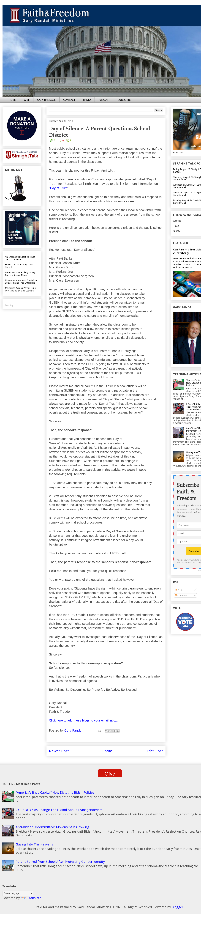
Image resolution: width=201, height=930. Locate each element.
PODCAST (104, 100)
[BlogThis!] (109, 730)
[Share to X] (112, 730)
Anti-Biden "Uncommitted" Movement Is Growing (52, 827)
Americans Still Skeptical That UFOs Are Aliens (20, 258)
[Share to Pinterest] (118, 730)
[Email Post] (99, 730)
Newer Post (59, 750)
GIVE (27, 100)
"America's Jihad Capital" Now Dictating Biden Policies (55, 792)
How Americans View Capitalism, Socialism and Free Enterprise (21, 281)
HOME (12, 100)
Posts (180, 590)
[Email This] (106, 730)
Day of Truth (58, 188)
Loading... (10, 305)
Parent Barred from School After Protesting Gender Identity (60, 861)
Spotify (176, 230)
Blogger (177, 907)
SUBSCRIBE (124, 100)
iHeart (176, 225)
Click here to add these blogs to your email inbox (83, 720)
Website (177, 220)
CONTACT (69, 100)
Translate (34, 898)
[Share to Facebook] (115, 730)
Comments (183, 595)
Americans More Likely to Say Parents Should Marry (20, 274)
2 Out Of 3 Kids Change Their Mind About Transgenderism (59, 810)
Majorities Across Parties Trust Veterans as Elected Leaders (20, 289)
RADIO (87, 100)
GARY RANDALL (46, 100)
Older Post (154, 750)
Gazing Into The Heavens (34, 844)
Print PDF (62, 140)
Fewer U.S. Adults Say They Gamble (19, 266)
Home (107, 750)
